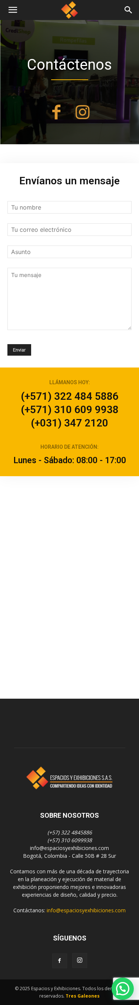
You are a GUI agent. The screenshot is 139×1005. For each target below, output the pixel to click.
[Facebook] (56, 113)
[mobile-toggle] (12, 10)
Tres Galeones (83, 996)
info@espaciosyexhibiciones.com (86, 910)
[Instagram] (83, 113)
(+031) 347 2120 (69, 423)
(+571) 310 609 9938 (70, 409)
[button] (128, 10)
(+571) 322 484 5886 (70, 396)
